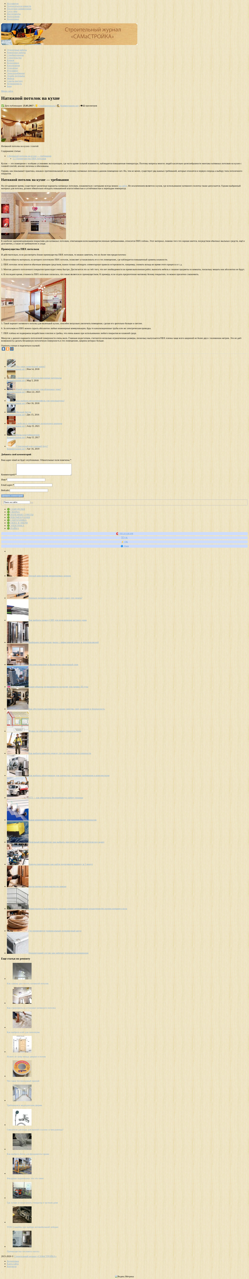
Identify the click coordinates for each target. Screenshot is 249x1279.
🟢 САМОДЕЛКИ (16, 509)
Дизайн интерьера (16, 76)
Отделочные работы (17, 50)
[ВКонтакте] (3, 349)
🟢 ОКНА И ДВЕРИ (17, 523)
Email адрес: (7, 485)
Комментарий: (8, 474)
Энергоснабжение (16, 73)
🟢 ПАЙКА (13, 528)
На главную (13, 3)
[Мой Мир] (12, 349)
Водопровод (13, 63)
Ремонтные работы (16, 52)
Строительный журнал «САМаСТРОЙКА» (35, 1256)
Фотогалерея (13, 16)
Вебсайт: (5, 490)
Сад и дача (12, 11)
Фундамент (12, 70)
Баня (9, 86)
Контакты (12, 1266)
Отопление (12, 68)
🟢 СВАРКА (13, 512)
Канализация (13, 65)
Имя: (4, 479)
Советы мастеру (15, 81)
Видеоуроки (13, 19)
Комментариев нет (69, 105)
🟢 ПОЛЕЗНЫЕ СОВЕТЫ (20, 514)
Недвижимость (14, 83)
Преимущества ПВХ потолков (29, 158)
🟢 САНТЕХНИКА (17, 520)
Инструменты (14, 14)
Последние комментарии (19, 8)
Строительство (14, 57)
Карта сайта (13, 1264)
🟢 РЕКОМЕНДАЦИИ (18, 517)
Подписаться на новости (19, 6)
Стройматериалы (15, 55)
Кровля (10, 60)
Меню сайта (7, 91)
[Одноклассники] (7, 349)
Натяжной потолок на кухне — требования (29, 156)
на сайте (123, 186)
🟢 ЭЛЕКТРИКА (15, 525)
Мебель (10, 78)
